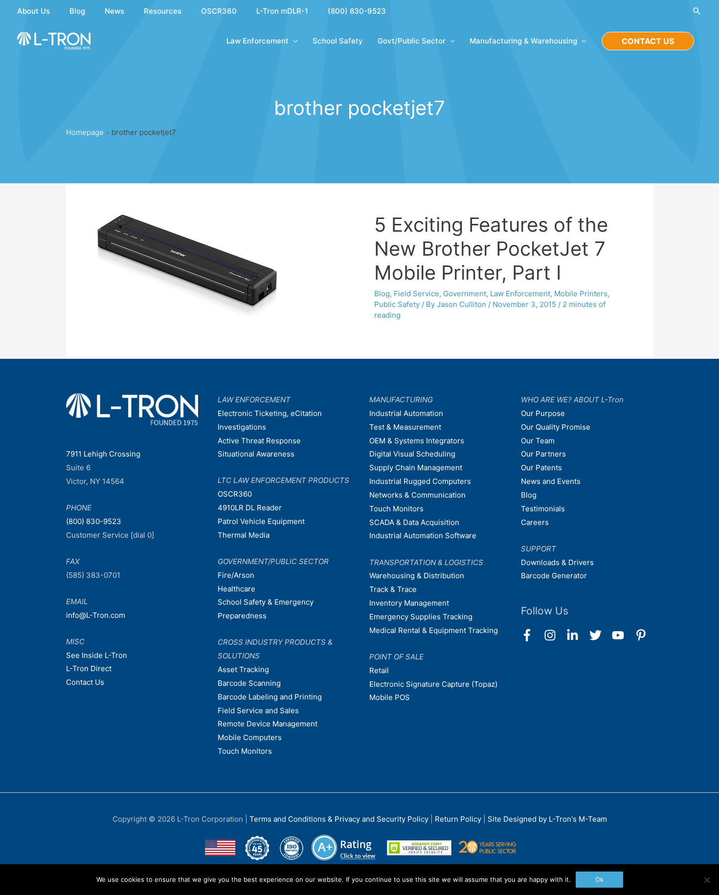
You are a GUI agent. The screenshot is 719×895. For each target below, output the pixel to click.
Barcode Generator (554, 575)
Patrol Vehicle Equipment (261, 521)
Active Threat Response (259, 440)
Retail (379, 670)
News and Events (551, 481)
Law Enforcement (520, 293)
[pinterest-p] (643, 635)
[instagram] (554, 635)
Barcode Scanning (249, 683)
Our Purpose (543, 413)
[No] (707, 880)
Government (464, 293)
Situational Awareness (256, 453)
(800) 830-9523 (357, 11)
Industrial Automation (406, 413)
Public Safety (397, 304)
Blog (77, 11)
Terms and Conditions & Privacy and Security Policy (338, 819)
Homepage (85, 132)
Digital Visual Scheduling (412, 453)
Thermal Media (244, 535)
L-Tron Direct (89, 668)
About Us (33, 11)
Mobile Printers (580, 293)
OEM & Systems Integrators (416, 440)
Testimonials (543, 508)
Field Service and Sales (258, 710)
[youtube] (622, 635)
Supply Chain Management (415, 467)
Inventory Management (409, 603)
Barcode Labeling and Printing (270, 696)
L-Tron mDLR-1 (282, 11)
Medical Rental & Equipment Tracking (433, 630)
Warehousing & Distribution (416, 575)
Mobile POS (389, 697)
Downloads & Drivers (557, 562)
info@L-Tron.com (95, 615)
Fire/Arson (236, 575)
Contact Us (85, 682)
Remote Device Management (267, 723)
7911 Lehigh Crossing (103, 453)
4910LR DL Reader (250, 507)
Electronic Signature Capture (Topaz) (433, 684)
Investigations (242, 427)
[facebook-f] (531, 635)
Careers (535, 522)
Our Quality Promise (555, 427)
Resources (162, 11)
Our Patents (541, 467)
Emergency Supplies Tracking (420, 616)
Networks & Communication (417, 495)
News (114, 11)
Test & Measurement (405, 427)
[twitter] (599, 635)
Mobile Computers (250, 737)
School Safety (338, 40)
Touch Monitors (245, 751)
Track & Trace (393, 589)
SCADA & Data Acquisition (414, 522)
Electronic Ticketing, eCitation (270, 413)
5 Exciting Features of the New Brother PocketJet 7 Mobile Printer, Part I (491, 248)
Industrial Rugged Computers (420, 481)
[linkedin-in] (576, 635)
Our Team (538, 440)
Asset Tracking (243, 669)
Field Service (416, 293)
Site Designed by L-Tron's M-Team (547, 819)
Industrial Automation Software (422, 535)
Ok (599, 879)
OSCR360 (219, 11)
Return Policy (459, 819)
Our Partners (543, 453)
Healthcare (236, 588)
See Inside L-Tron (96, 655)
